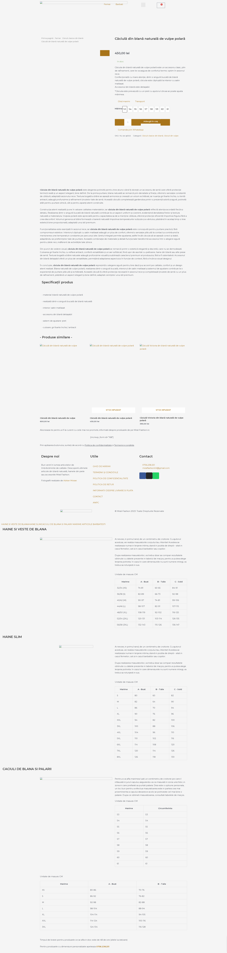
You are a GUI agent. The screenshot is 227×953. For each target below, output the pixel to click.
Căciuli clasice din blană (72, 38)
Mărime (119, 108)
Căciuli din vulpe (171, 136)
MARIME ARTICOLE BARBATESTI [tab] (89, 524)
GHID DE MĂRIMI (102, 466)
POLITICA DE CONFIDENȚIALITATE (110, 478)
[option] (125, 109)
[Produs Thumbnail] (105, 53)
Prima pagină (47, 38)
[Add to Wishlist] (165, 122)
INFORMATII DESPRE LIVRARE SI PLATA (113, 490)
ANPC (96, 502)
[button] (143, 5)
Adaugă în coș (150, 121)
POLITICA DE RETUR (103, 484)
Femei (107, 4)
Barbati (119, 4)
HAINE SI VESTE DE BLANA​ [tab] (15, 524)
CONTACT (98, 496)
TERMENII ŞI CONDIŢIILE (105, 472)
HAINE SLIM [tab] (35, 524)
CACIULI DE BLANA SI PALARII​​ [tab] (56, 524)
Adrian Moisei (70, 480)
